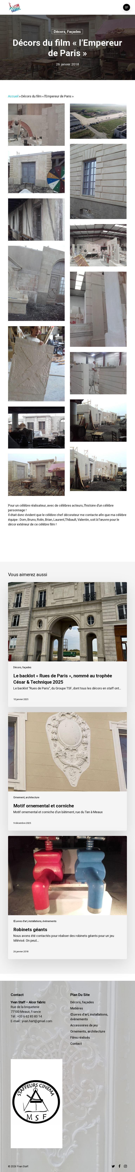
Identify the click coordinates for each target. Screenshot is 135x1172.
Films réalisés (80, 1037)
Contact (76, 1043)
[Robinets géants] (67, 897)
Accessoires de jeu (84, 1025)
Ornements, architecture (87, 1031)
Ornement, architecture (26, 797)
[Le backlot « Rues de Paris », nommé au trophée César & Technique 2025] (67, 644)
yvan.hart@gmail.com (37, 1021)
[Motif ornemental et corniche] (67, 771)
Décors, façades (67, 32)
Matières (76, 1008)
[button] (126, 7)
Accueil (13, 96)
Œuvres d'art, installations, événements (34, 921)
